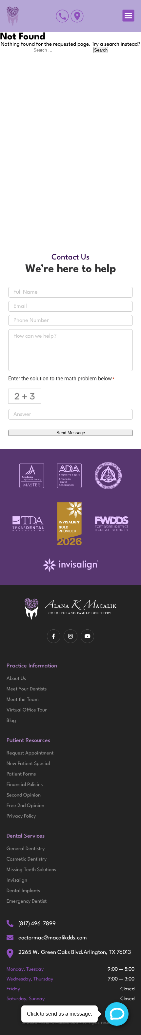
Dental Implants (23, 891)
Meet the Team (23, 699)
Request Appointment (30, 753)
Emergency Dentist (27, 901)
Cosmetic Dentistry (27, 859)
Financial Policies (25, 784)
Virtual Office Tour (27, 710)
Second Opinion (24, 795)
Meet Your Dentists (27, 689)
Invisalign (17, 880)
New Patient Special (28, 763)
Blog (11, 720)
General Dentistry (26, 848)
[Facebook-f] (54, 636)
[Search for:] (63, 50)
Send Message (70, 432)
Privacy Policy (21, 816)
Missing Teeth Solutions (31, 869)
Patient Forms (21, 774)
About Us (16, 678)
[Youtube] (87, 636)
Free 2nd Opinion (25, 805)
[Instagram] (70, 636)
